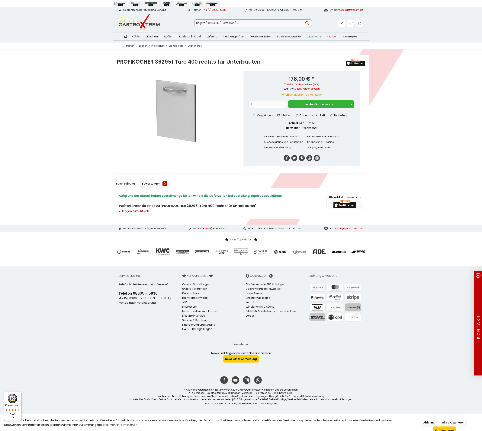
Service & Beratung (194, 320)
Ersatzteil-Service (193, 316)
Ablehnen (429, 422)
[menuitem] (359, 23)
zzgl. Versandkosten (308, 88)
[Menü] (19, 394)
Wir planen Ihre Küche (260, 307)
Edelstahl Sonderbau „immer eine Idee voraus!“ (271, 313)
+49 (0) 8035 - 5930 (214, 10)
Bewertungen (154, 183)
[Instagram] (317, 158)
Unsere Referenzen (194, 289)
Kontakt (251, 302)
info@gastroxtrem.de (350, 10)
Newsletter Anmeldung (241, 359)
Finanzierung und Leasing (198, 325)
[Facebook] (287, 158)
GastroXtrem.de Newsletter (263, 289)
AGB (185, 302)
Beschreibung (125, 183)
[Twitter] (294, 158)
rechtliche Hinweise (195, 298)
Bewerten (340, 115)
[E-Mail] (309, 158)
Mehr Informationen (123, 425)
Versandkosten (252, 389)
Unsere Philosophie (258, 298)
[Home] (125, 36)
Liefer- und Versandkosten (199, 311)
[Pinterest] (302, 158)
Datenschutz (190, 293)
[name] (124, 251)
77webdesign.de (267, 403)
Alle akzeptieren (453, 422)
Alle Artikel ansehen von (344, 197)
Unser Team (254, 293)
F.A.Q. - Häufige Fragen (197, 329)
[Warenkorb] (359, 23)
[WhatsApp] (258, 380)
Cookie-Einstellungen (196, 284)
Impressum (189, 307)
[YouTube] (235, 380)
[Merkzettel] (351, 23)
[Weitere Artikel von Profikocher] (355, 62)
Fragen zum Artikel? (312, 115)
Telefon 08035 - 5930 (138, 293)
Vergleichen (264, 115)
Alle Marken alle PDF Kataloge (265, 284)
